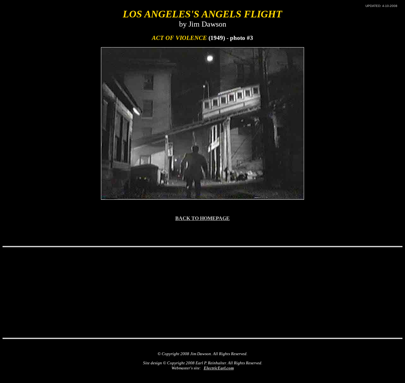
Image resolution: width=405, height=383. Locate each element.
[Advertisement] (202, 264)
